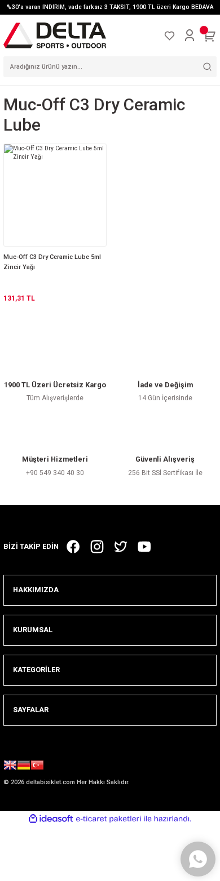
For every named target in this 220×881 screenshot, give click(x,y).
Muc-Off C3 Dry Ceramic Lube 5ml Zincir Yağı (52, 262)
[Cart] (210, 35)
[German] (23, 766)
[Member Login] (189, 35)
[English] (10, 766)
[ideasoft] (50, 819)
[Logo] (54, 35)
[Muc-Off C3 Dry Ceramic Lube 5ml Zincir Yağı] (55, 195)
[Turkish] (37, 766)
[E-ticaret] (109, 819)
